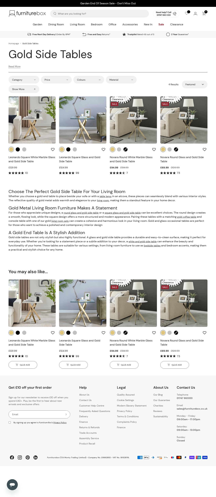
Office (112, 24)
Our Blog (158, 395)
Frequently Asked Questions (94, 411)
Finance (83, 422)
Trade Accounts (88, 433)
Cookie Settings (125, 400)
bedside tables (152, 245)
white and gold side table (143, 241)
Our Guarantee (161, 400)
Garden (37, 24)
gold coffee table (186, 216)
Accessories (130, 24)
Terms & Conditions (128, 416)
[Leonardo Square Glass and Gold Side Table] (82, 120)
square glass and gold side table (123, 212)
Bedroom (96, 24)
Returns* (99, 34)
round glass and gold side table (81, 212)
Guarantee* (180, 34)
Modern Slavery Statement (132, 405)
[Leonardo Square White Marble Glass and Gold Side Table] (32, 120)
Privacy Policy (60, 422)
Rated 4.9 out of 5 (140, 34)
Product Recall (87, 444)
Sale (161, 24)
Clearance (176, 24)
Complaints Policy (127, 422)
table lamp (106, 196)
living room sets (60, 220)
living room (103, 200)
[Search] (55, 13)
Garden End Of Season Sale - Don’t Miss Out (108, 3)
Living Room (77, 24)
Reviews (157, 411)
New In (148, 24)
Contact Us (85, 400)
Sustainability (160, 416)
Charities (158, 405)
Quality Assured (126, 395)
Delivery (83, 416)
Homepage (14, 43)
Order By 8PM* (51, 34)
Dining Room (56, 24)
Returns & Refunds (89, 427)
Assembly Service (89, 438)
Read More (14, 66)
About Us (84, 395)
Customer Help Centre (91, 405)
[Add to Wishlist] (53, 149)
